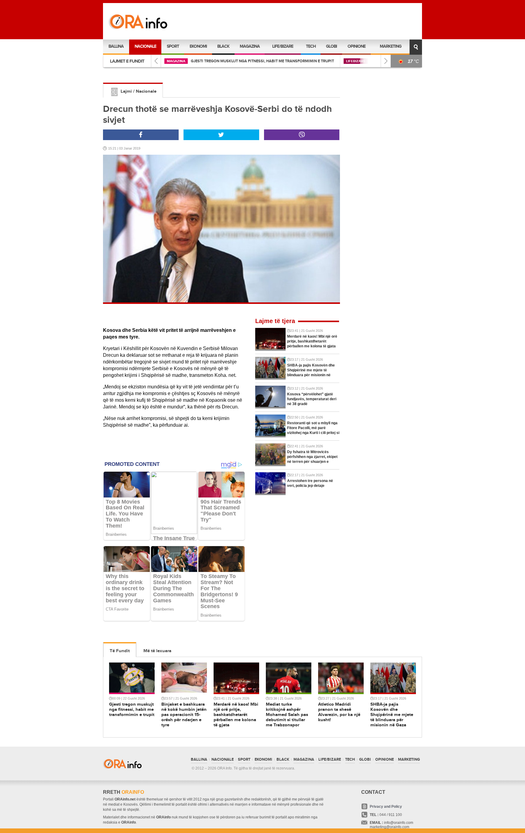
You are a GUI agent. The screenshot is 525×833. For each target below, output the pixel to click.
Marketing (390, 46)
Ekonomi (198, 46)
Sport (173, 46)
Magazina (250, 46)
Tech (311, 46)
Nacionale (145, 46)
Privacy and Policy (386, 806)
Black (223, 46)
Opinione (356, 46)
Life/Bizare (282, 46)
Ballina (116, 46)
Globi (331, 46)
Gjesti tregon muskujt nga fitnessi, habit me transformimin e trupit (262, 61)
